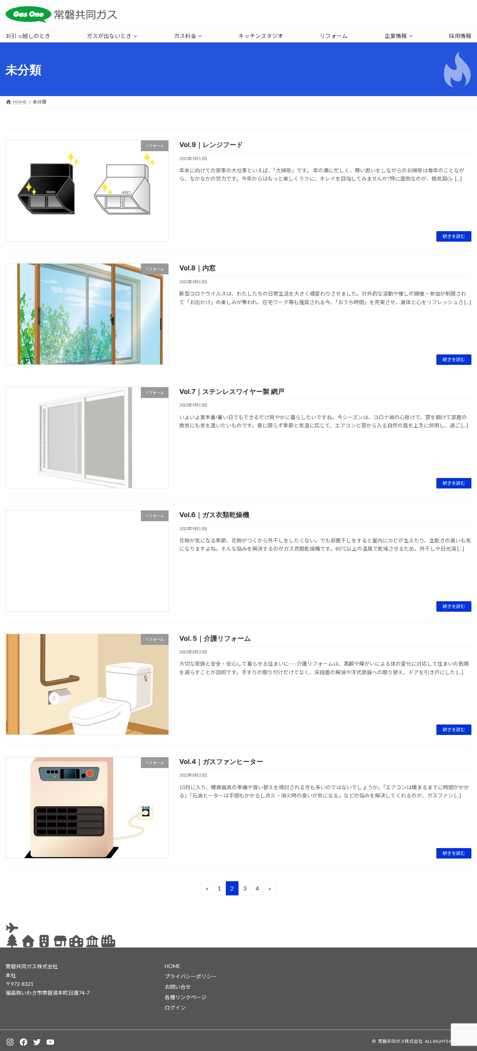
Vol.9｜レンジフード (211, 145)
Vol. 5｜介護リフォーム (215, 638)
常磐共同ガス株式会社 (400, 1041)
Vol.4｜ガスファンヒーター (221, 761)
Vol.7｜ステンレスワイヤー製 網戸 (231, 391)
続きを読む (454, 236)
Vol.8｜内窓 (197, 268)
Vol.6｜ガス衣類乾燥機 (214, 515)
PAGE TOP (458, 1012)
